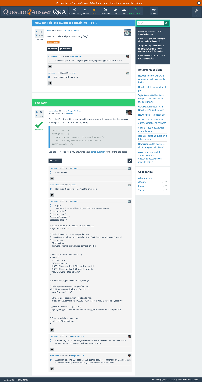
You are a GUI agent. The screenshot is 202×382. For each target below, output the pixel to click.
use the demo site (146, 58)
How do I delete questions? (151, 115)
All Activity (74, 13)
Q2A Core (66, 31)
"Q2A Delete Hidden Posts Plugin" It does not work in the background (151, 98)
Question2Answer (145, 34)
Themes (142, 190)
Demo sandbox (22, 380)
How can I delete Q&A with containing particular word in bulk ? (152, 79)
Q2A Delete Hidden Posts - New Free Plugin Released (151, 108)
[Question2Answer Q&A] (34, 11)
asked (49, 31)
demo (112, 3)
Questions (85, 13)
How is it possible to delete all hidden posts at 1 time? (151, 145)
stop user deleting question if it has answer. (152, 137)
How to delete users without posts (152, 89)
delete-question (53, 42)
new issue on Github (147, 48)
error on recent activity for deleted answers (151, 129)
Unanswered (105, 13)
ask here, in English (152, 41)
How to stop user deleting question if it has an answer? (152, 121)
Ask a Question (135, 13)
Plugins (141, 186)
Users (124, 13)
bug (158, 51)
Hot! (94, 13)
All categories (145, 178)
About (154, 13)
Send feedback (8, 380)
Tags (115, 13)
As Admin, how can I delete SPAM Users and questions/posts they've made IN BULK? (151, 157)
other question (98, 152)
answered (52, 111)
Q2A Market (194, 380)
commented (52, 56)
